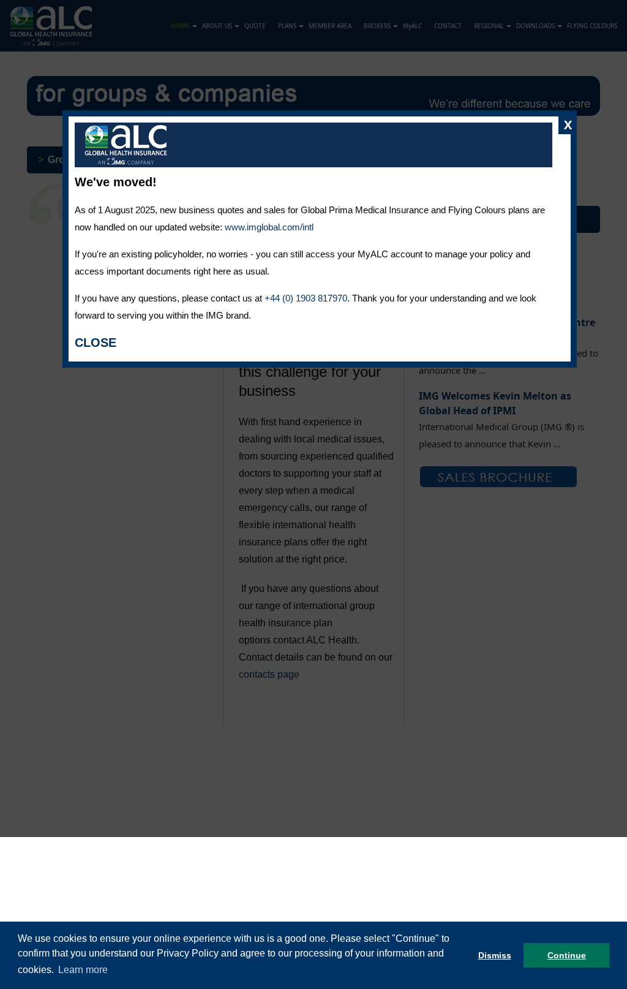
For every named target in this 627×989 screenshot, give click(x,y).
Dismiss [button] (494, 955)
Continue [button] (566, 955)
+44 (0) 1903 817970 (306, 298)
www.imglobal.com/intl (269, 227)
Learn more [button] (83, 969)
